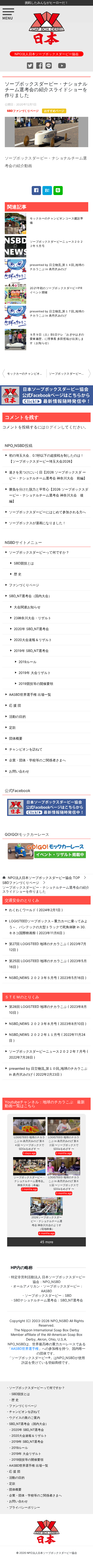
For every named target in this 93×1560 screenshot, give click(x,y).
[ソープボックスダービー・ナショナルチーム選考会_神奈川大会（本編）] (29, 1166)
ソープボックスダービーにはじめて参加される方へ (47, 512)
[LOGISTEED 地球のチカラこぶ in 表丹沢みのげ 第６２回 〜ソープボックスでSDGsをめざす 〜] (63, 1126)
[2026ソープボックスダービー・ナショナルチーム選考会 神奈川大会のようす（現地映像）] (46, 1206)
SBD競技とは (24, 563)
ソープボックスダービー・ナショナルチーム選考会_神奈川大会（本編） (29, 1181)
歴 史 (17, 574)
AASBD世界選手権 (25, 1348)
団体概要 (15, 738)
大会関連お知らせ (27, 607)
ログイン (53, 427)
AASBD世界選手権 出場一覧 (30, 694)
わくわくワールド (35, 910)
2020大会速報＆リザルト (33, 640)
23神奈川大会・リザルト (32, 618)
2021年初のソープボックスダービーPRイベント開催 (56, 290)
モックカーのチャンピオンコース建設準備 (56, 220)
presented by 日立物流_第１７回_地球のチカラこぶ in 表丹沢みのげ (57, 313)
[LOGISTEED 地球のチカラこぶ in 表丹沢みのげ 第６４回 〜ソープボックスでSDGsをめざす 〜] (29, 1126)
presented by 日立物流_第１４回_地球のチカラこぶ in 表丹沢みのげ (57, 267)
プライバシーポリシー (24, 1507)
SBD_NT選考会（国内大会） (30, 596)
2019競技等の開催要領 (36, 684)
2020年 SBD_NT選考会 (31, 629)
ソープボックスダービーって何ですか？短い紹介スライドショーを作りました (70, 373)
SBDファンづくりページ (23, 111)
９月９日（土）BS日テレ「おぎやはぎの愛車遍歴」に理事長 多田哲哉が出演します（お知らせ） (57, 339)
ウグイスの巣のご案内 (24, 1417)
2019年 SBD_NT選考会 (31, 651)
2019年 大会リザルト (35, 673)
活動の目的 (17, 716)
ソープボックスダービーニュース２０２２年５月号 (56, 244)
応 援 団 (15, 705)
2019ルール (27, 662)
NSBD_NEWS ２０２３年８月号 (47, 1024)
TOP (44, 878)
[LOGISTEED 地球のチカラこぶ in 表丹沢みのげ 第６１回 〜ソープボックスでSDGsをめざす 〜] (63, 1166)
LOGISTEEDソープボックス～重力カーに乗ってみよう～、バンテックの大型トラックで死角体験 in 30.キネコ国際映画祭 (48, 927)
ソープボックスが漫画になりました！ (37, 523)
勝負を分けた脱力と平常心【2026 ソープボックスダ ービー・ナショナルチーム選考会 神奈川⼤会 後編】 (48, 495)
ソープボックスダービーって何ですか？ (39, 552)
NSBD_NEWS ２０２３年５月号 (47, 978)
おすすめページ (54, 111)
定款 (12, 727)
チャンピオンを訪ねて (25, 749)
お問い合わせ (19, 771)
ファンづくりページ (24, 585)
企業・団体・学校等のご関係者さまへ (37, 760)
